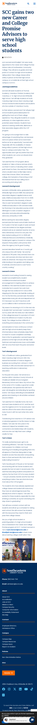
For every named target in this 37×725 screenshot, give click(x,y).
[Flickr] (3, 695)
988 (10, 708)
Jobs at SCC (6, 602)
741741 (25, 708)
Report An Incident (8, 647)
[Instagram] (9, 689)
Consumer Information (10, 610)
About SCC (6, 597)
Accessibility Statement (10, 612)
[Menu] (34, 3)
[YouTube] (26, 689)
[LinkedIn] (20, 689)
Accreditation (7, 599)
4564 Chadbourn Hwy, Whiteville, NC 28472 (17, 684)
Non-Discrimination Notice (11, 657)
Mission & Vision (7, 605)
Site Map (5, 615)
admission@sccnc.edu (15, 584)
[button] (28, 3)
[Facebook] (3, 689)
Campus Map (7, 639)
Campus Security (8, 607)
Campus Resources (9, 642)
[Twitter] (14, 689)
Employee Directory (9, 626)
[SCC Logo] (9, 3)
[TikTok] (32, 689)
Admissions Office (8, 628)
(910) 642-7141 (13, 579)
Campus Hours (7, 644)
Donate (7, 673)
